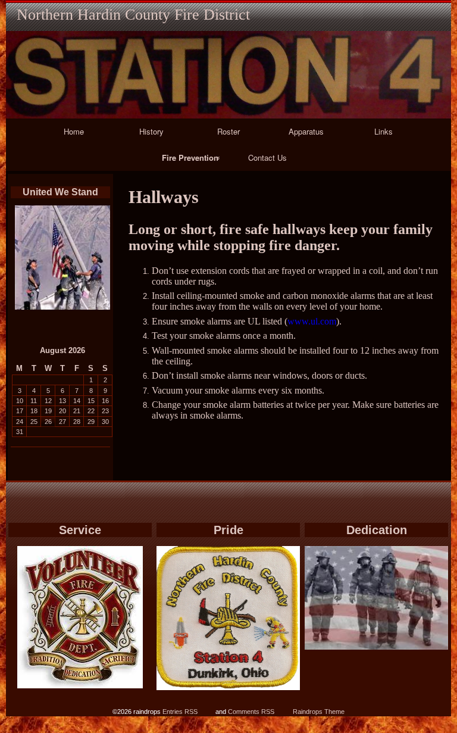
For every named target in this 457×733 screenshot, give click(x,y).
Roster (228, 131)
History (151, 131)
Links (383, 131)
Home (74, 131)
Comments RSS (251, 711)
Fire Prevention (190, 157)
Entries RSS (180, 711)
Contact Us (267, 157)
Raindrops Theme (319, 711)
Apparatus (306, 131)
